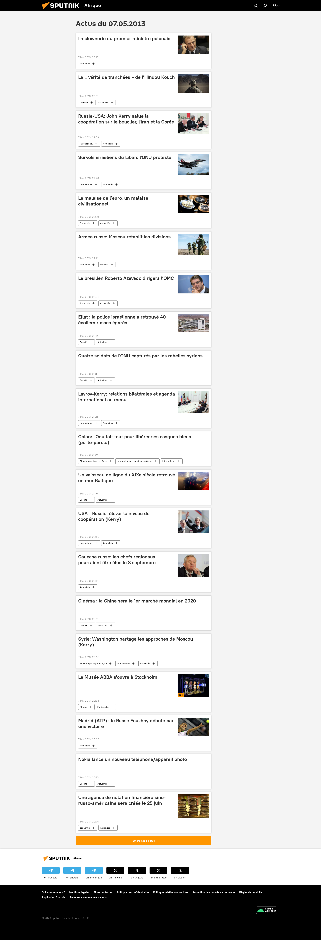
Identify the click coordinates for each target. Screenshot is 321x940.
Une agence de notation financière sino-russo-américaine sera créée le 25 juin (122, 800)
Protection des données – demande (214, 892)
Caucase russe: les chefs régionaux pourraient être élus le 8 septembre (117, 559)
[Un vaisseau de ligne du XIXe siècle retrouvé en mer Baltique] (193, 481)
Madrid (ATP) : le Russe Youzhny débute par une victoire (126, 723)
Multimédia (102, 707)
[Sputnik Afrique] (62, 10)
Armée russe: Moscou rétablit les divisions (124, 237)
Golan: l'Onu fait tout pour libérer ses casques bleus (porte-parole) (134, 439)
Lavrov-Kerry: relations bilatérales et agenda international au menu (126, 397)
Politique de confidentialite (132, 892)
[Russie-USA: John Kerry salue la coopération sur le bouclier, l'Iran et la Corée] (193, 123)
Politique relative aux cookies (170, 892)
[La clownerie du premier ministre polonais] (193, 45)
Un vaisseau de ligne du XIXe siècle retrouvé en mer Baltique (126, 477)
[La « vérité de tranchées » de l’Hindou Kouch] (193, 83)
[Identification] (256, 5)
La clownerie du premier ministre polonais (124, 38)
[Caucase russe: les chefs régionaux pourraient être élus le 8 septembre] (193, 565)
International (86, 143)
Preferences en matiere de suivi (88, 897)
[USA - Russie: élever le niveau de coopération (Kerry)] (193, 521)
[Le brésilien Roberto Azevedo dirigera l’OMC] (193, 284)
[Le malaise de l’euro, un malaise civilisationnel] (193, 204)
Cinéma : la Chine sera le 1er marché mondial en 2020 (137, 601)
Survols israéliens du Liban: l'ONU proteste (124, 157)
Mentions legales (79, 892)
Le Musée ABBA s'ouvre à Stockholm (117, 677)
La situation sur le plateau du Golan (134, 461)
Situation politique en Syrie (93, 461)
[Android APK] (266, 911)
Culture (83, 625)
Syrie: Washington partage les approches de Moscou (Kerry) (135, 642)
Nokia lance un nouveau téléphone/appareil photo (132, 759)
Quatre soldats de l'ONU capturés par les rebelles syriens (140, 356)
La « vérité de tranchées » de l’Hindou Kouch (126, 77)
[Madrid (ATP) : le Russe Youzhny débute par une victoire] (193, 727)
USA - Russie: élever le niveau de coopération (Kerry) (114, 516)
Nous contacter (103, 892)
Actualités (85, 63)
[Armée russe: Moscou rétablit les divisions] (193, 244)
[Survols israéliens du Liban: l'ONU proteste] (193, 164)
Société (83, 342)
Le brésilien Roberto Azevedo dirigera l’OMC (126, 278)
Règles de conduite (250, 892)
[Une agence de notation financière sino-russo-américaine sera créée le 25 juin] (193, 806)
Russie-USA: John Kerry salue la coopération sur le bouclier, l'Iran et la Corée (126, 119)
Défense (84, 102)
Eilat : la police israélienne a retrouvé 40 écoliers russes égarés (122, 320)
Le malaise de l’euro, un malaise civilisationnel (113, 201)
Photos (83, 707)
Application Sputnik (53, 897)
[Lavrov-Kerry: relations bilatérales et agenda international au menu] (193, 402)
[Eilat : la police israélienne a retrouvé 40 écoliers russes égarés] (193, 323)
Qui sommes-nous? (53, 892)
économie (85, 223)
